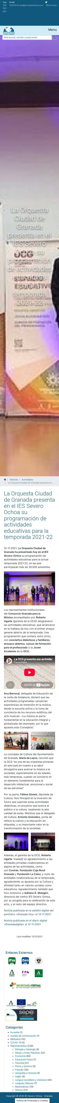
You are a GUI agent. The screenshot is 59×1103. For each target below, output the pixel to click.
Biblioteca (15, 1039)
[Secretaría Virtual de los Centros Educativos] (25, 986)
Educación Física (24, 1059)
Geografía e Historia (25, 1073)
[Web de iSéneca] (25, 961)
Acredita (14, 1032)
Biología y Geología (25, 1049)
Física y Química (23, 1066)
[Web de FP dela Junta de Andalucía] (25, 973)
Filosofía (19, 1063)
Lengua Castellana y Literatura (31, 1080)
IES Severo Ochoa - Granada (38, 1096)
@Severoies (51, 5)
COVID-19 (15, 1042)
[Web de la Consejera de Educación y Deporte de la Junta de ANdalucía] (12, 973)
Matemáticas (22, 1086)
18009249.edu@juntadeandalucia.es (26, 5)
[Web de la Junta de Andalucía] (38, 973)
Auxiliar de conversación (23, 1035)
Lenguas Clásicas (24, 1083)
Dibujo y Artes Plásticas (27, 1052)
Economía (20, 1056)
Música (19, 1090)
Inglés (18, 1076)
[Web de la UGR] (38, 961)
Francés (19, 1069)
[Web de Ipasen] (12, 961)
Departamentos (18, 1045)
